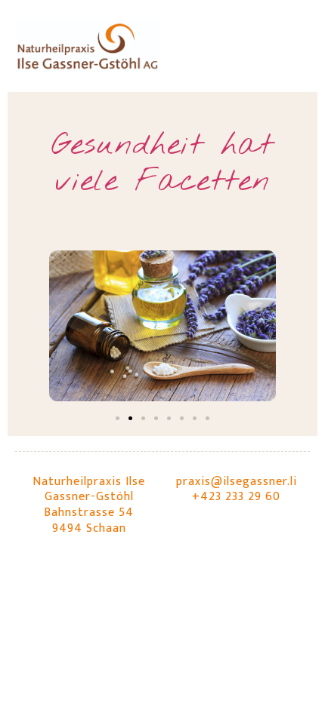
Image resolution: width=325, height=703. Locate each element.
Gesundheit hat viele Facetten (162, 164)
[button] (117, 418)
